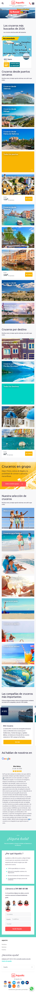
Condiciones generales (14, 989)
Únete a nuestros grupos (12, 483)
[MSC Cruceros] (17, 714)
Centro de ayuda (7, 961)
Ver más (17, 742)
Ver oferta (29, 453)
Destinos (4, 944)
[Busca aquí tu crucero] (5, 3)
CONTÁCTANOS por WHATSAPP (14, 64)
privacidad (25, 989)
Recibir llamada (17, 929)
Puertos (4, 949)
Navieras (4, 947)
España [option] (8, 919)
